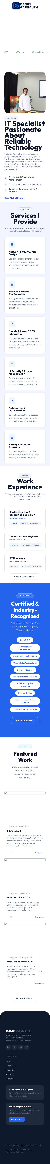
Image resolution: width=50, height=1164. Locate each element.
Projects (9, 1074)
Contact (10, 1078)
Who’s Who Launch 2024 (20, 961)
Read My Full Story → (14, 198)
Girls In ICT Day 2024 (18, 897)
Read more (39, 853)
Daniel (11, 827)
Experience (11, 1065)
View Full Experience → (25, 576)
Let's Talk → (16, 1119)
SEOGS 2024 (14, 830)
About (9, 1061)
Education (10, 1070)
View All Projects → (25, 998)
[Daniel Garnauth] (25, 5)
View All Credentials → (25, 720)
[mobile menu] (46, 5)
